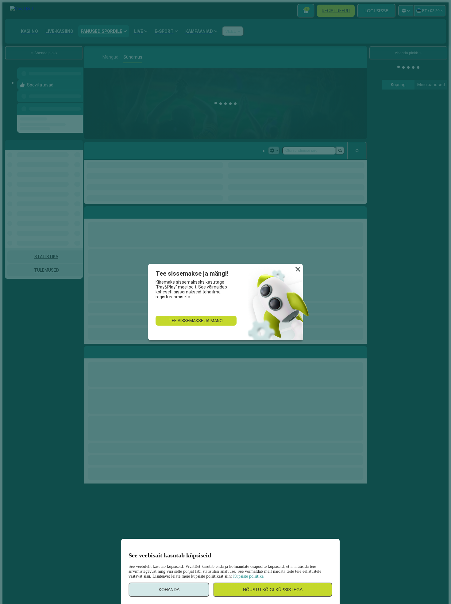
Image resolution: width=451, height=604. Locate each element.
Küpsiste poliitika (248, 576)
